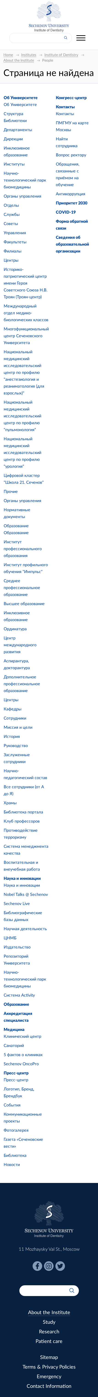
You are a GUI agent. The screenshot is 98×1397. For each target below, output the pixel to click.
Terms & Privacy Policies (49, 1367)
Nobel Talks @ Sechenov (26, 895)
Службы (12, 215)
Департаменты (18, 130)
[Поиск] (65, 38)
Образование (16, 526)
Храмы (10, 803)
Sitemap (49, 1357)
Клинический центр (22, 1037)
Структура (13, 114)
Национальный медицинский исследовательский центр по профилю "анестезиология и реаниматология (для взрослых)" (24, 372)
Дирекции (13, 139)
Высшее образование (24, 604)
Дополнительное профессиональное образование (22, 684)
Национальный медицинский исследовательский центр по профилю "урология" (22, 453)
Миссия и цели (18, 728)
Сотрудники (15, 718)
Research (49, 1331)
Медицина (14, 1030)
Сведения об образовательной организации (72, 244)
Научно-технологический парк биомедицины (25, 180)
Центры (11, 260)
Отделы (11, 206)
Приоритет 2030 (71, 203)
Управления (15, 233)
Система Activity (19, 995)
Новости (12, 1165)
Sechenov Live (17, 904)
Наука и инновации (22, 879)
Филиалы (12, 251)
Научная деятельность (25, 929)
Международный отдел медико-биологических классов (26, 313)
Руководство (16, 746)
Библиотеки (15, 121)
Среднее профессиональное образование (22, 588)
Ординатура (15, 629)
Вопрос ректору (71, 155)
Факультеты (15, 242)
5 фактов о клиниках (23, 1055)
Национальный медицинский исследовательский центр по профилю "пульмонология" (22, 416)
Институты (14, 164)
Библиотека (15, 1156)
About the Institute (49, 1312)
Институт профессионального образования (23, 549)
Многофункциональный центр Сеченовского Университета (26, 336)
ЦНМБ (10, 938)
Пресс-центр (16, 1073)
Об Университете (21, 98)
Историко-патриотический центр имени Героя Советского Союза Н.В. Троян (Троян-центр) (25, 283)
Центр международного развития (20, 645)
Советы (11, 224)
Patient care (49, 1341)
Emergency (49, 1376)
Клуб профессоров (22, 821)
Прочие (11, 492)
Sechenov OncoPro (21, 1064)
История (12, 737)
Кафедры (12, 709)
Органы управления (22, 196)
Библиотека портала (23, 812)
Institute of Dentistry (49, 30)
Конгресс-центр (71, 98)
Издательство (17, 947)
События (12, 1105)
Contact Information (49, 1386)
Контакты (65, 107)
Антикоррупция (70, 194)
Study (49, 1322)
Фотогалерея (16, 1130)
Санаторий (14, 1046)
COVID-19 (66, 212)
